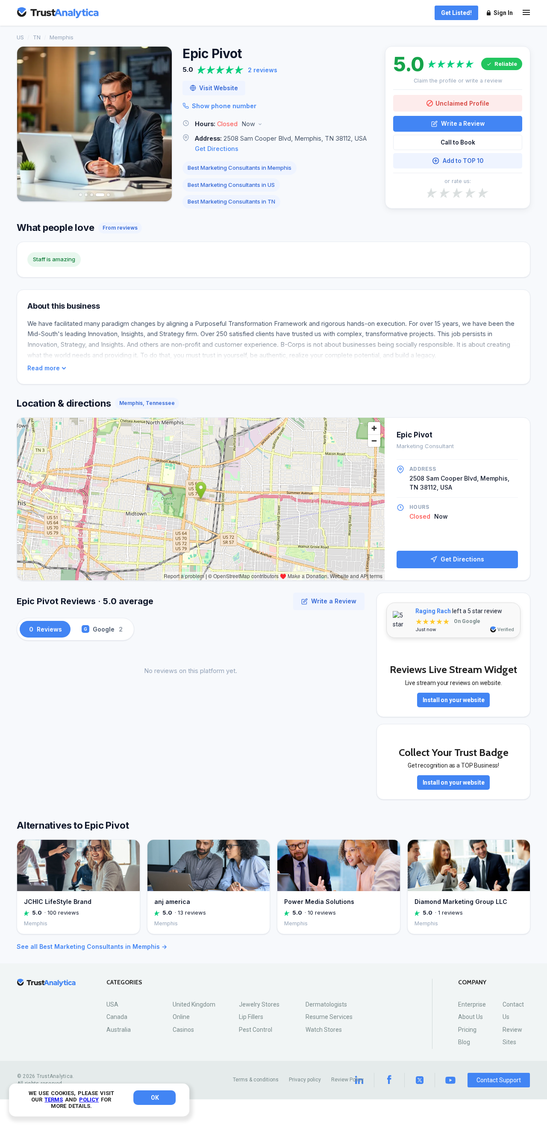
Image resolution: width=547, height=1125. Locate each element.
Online (181, 1016)
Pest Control (255, 1029)
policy (89, 1099)
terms (53, 1099)
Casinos (183, 1029)
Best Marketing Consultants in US (231, 184)
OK (155, 1097)
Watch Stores (324, 1029)
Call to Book (458, 142)
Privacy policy (305, 1080)
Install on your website (454, 700)
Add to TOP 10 (463, 160)
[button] (278, 124)
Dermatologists (326, 1004)
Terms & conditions (256, 1080)
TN (37, 37)
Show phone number (224, 105)
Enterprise (472, 1004)
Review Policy (347, 1080)
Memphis (62, 37)
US (20, 37)
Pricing (467, 1029)
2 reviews (262, 70)
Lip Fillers (251, 1016)
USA (112, 1004)
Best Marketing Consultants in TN (231, 201)
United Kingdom (194, 1004)
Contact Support (498, 1080)
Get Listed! (456, 12)
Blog (464, 1042)
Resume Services (329, 1016)
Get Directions (216, 148)
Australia (118, 1029)
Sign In (503, 12)
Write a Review (463, 123)
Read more (43, 368)
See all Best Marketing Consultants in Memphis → (92, 946)
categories (124, 982)
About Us (470, 1016)
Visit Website (218, 88)
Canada (116, 1016)
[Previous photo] (29, 124)
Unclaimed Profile (462, 103)
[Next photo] (160, 124)
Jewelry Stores (259, 1004)
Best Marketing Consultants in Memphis (239, 167)
